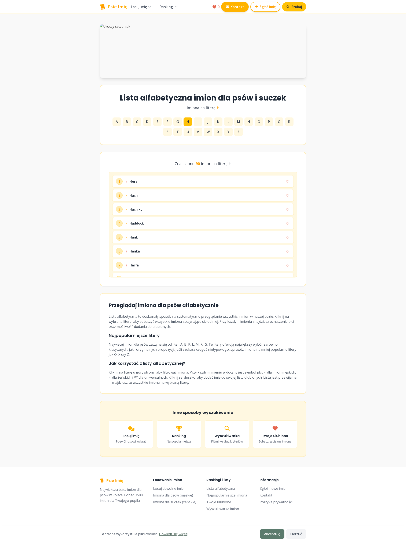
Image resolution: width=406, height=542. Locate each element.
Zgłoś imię (267, 6)
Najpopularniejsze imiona (226, 495)
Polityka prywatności (276, 502)
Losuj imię (139, 6)
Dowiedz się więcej (173, 534)
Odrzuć (296, 534)
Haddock (134, 223)
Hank (131, 237)
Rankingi (167, 6)
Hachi (132, 195)
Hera (131, 181)
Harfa (132, 265)
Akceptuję (272, 534)
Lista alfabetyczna (220, 488)
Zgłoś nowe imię (272, 488)
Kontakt (237, 6)
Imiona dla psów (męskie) (173, 495)
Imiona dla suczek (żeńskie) (174, 502)
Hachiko (134, 209)
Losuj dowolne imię (168, 488)
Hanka (132, 251)
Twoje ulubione (218, 502)
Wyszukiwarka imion (222, 508)
